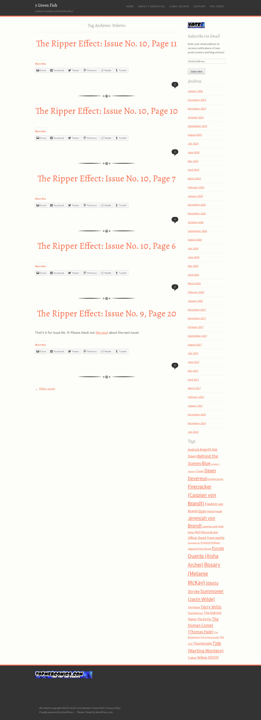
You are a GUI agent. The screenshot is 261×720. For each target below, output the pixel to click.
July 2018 (193, 248)
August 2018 (195, 239)
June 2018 (193, 257)
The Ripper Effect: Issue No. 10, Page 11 (106, 43)
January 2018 (195, 301)
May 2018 (193, 266)
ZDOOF (213, 657)
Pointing (205, 542)
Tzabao (192, 657)
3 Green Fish (46, 5)
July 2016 (193, 432)
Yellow (202, 657)
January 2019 (195, 196)
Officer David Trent (201, 538)
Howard (211, 511)
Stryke (194, 591)
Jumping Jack (209, 526)
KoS (198, 532)
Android (193, 450)
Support (200, 6)
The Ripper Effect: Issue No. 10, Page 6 (106, 246)
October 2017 (195, 327)
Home (130, 6)
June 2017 (193, 362)
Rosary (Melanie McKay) (204, 573)
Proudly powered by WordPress (56, 712)
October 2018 (195, 222)
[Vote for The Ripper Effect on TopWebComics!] (196, 27)
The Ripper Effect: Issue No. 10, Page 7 (107, 178)
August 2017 (195, 344)
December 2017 (197, 309)
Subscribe (196, 71)
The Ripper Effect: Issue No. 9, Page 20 (106, 313)
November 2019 (197, 108)
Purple (218, 548)
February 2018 (196, 292)
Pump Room (204, 548)
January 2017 (195, 405)
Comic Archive (179, 6)
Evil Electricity (215, 479)
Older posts (45, 389)
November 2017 (197, 318)
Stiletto (212, 583)
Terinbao (194, 607)
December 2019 (197, 100)
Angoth (205, 449)
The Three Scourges (209, 637)
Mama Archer (209, 532)
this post (102, 332)
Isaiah (219, 511)
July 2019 (193, 143)
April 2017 (193, 379)
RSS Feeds (217, 6)
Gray (202, 510)
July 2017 (193, 353)
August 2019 (195, 135)
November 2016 (197, 423)
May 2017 (193, 371)
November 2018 (197, 213)
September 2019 (197, 126)
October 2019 (195, 117)
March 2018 (194, 283)
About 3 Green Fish (151, 6)
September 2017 (197, 336)
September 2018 (197, 231)
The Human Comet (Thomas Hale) (203, 625)
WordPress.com (104, 712)
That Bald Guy (195, 613)
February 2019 (196, 187)
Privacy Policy (113, 708)
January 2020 (195, 91)
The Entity (204, 619)
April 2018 (193, 274)
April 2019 (193, 169)
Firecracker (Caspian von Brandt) (202, 495)
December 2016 (197, 414)
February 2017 (196, 397)
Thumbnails (202, 643)
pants (219, 537)
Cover (200, 471)
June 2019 (193, 152)
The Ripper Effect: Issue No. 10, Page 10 (107, 111)
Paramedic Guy (194, 543)
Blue (206, 463)
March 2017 (194, 388)
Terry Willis (211, 606)
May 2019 (193, 161)
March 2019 (194, 178)
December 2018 (197, 204)
